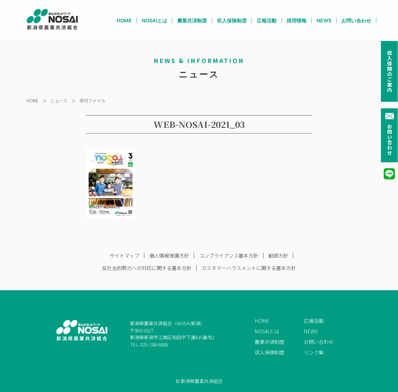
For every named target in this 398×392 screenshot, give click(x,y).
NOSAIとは (154, 20)
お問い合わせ (389, 139)
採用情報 (297, 20)
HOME (124, 20)
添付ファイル (92, 100)
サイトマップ (124, 255)
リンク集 (314, 352)
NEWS (324, 20)
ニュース (58, 100)
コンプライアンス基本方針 (228, 255)
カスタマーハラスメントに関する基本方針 (248, 268)
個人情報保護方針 (169, 255)
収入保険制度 (232, 20)
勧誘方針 (278, 255)
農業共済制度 (192, 20)
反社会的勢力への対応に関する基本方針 (147, 268)
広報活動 (267, 20)
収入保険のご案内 (389, 71)
